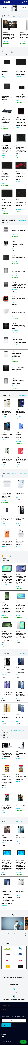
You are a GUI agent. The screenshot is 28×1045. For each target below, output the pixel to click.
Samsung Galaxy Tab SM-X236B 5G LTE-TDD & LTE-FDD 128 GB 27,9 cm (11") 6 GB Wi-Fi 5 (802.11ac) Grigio (6, 579)
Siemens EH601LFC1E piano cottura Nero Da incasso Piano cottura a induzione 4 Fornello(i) (21, 204)
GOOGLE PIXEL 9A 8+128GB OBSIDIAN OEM (20, 413)
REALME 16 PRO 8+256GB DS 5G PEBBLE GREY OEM (20, 694)
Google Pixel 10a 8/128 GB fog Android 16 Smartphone (6, 461)
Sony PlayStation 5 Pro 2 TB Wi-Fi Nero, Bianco (21, 755)
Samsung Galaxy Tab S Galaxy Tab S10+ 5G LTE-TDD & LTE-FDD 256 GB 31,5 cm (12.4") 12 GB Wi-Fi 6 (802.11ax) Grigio (21, 580)
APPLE (2, 490)
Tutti (25, 915)
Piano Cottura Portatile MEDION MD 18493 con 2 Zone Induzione (21, 96)
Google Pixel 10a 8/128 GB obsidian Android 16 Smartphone (6, 436)
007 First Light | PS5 (20, 805)
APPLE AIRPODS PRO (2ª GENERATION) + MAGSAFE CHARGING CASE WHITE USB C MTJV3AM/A (6, 495)
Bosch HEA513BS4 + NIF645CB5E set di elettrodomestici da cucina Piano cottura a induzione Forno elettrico (6, 149)
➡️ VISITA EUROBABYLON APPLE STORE (17, 473)
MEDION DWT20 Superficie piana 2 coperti (18, 299)
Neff (2, 68)
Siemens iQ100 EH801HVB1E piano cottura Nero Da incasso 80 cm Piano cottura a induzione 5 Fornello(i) (6, 204)
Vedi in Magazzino (22, 220)
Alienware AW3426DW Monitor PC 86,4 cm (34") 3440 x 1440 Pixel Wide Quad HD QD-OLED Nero (9, 36)
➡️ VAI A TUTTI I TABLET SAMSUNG (18, 556)
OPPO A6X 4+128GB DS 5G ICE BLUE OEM (20, 838)
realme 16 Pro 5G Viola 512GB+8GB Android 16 (6, 694)
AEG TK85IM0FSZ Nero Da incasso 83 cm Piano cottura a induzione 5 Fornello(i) (21, 72)
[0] (25, 2)
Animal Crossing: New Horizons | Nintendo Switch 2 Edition (21, 778)
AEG (16, 68)
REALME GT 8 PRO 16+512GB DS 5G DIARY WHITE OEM (6, 671)
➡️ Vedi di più (23, 653)
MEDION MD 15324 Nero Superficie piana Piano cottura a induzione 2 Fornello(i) (6, 121)
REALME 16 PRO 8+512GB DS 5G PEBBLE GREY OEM (20, 717)
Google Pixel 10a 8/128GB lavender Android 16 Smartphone (20, 437)
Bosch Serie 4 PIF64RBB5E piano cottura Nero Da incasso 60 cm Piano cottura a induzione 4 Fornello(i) (21, 149)
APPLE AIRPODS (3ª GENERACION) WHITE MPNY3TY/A (21, 543)
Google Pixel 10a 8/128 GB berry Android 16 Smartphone (21, 461)
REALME (3, 667)
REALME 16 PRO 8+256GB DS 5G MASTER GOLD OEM (6, 717)
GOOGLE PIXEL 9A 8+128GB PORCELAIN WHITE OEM (6, 413)
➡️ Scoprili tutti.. (23, 395)
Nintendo (3, 774)
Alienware (5, 32)
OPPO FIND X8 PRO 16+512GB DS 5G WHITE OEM (20, 891)
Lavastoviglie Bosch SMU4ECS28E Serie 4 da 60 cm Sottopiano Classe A (18, 271)
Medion (17, 92)
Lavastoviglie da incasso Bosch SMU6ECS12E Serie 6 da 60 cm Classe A (18, 382)
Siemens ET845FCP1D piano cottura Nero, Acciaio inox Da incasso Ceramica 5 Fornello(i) (21, 176)
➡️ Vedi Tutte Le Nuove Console (19, 730)
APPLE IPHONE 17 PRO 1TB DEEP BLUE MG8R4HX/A (6, 520)
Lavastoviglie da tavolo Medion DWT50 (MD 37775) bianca (18, 312)
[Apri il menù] (2, 2)
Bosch (2, 92)
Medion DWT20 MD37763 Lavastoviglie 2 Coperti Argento (18, 244)
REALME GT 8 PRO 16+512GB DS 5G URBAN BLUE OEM (20, 671)
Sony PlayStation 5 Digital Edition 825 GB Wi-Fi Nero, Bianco (6, 755)
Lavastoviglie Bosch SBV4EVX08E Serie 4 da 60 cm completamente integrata (19, 341)
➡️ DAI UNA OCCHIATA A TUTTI (19, 52)
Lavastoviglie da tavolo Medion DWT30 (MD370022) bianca (19, 230)
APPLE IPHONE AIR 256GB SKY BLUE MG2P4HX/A (20, 493)
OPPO (2, 835)
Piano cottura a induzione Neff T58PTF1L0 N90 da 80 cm (6, 72)
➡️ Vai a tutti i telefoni (21, 821)
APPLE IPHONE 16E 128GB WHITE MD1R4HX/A (20, 520)
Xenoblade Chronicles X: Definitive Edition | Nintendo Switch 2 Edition (6, 808)
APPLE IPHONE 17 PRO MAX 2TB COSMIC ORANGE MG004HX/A (6, 543)
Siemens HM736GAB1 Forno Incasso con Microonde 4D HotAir (18, 327)
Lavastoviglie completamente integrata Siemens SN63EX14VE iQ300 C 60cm (19, 286)
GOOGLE (3, 409)
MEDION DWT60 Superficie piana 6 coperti (18, 258)
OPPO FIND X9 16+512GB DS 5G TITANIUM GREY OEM (6, 839)
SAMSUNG (3, 574)
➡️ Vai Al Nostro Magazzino (20, 16)
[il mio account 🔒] (22, 2)
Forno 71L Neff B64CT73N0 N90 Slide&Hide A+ (18, 368)
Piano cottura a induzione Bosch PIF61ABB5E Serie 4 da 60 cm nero (6, 97)
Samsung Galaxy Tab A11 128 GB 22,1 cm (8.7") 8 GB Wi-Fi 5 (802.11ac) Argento (21, 635)
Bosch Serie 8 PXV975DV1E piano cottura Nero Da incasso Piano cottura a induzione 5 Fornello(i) (6, 177)
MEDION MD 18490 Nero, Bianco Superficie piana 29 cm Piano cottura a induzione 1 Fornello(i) (21, 122)
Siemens (17, 171)
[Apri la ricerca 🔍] (19, 2)
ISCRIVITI (6, 1025)
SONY (2, 751)
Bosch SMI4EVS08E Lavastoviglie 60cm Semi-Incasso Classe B (18, 355)
